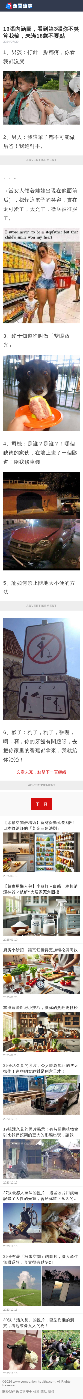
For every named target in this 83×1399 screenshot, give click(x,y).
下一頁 (41, 804)
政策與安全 (24, 1391)
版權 (51, 1391)
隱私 (44, 1391)
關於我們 (8, 1391)
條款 (36, 1391)
